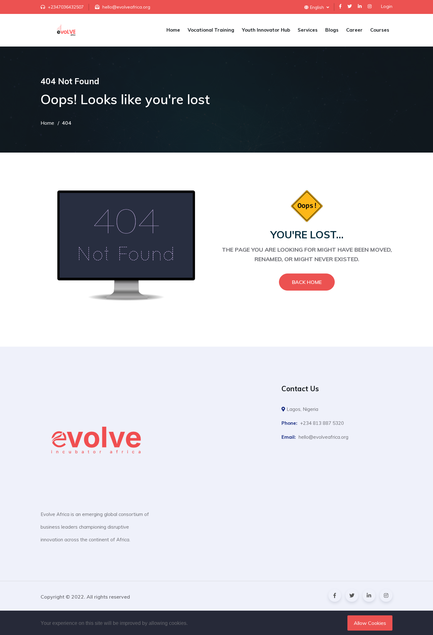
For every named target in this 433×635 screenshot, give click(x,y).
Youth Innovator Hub (266, 30)
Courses (379, 30)
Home (173, 30)
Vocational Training (211, 30)
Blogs (332, 30)
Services (308, 30)
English (317, 7)
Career (354, 30)
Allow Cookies (370, 623)
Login (386, 6)
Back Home (307, 282)
